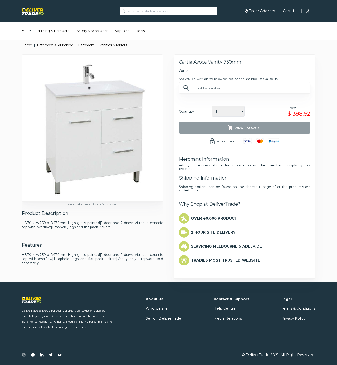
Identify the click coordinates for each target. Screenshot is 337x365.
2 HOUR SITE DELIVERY (213, 232)
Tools (141, 31)
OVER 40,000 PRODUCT (214, 218)
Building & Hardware (53, 31)
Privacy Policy (293, 318)
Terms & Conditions (298, 308)
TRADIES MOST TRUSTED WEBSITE (225, 260)
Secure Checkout (228, 141)
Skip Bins (122, 31)
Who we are (157, 308)
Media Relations (227, 318)
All (24, 31)
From (291, 108)
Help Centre (224, 308)
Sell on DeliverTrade (163, 318)
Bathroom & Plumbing (55, 45)
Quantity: (187, 111)
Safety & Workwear (92, 31)
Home (27, 45)
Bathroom (86, 45)
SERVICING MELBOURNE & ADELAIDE (226, 246)
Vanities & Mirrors (113, 45)
